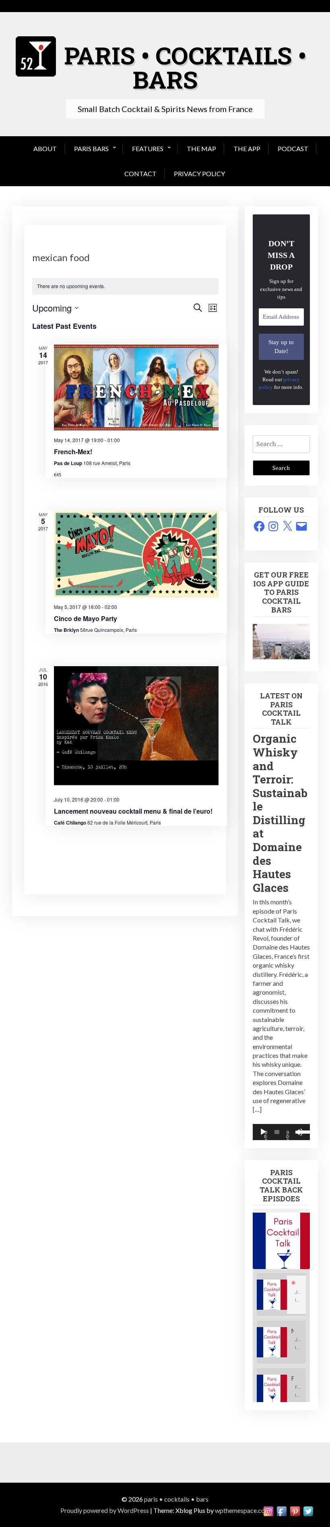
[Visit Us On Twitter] (308, 1510)
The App (246, 148)
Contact (140, 173)
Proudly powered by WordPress (104, 1510)
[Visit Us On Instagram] (268, 1510)
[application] (281, 1132)
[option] (281, 1295)
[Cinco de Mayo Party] (136, 554)
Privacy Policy (199, 173)
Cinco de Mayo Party (85, 618)
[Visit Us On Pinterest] (294, 1510)
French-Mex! (73, 451)
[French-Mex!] (136, 387)
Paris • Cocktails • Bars (185, 67)
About (45, 148)
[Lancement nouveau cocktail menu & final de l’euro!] (136, 728)
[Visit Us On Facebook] (281, 1510)
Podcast (293, 148)
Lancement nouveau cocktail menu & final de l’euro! (133, 811)
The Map (201, 148)
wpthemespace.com (242, 1510)
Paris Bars (91, 148)
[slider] (301, 1131)
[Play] (263, 1132)
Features (147, 148)
